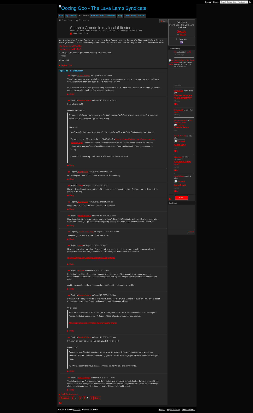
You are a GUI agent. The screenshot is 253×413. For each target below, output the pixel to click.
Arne (176, 120)
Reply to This (65, 65)
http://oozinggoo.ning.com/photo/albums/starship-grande (91, 258)
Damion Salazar (84, 100)
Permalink (69, 75)
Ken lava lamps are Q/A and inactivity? (183, 96)
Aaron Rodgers (84, 76)
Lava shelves (180, 185)
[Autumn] (172, 225)
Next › (97, 398)
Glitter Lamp (180, 145)
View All (191, 232)
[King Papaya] (172, 209)
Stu (175, 52)
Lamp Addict (83, 172)
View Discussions (80, 33)
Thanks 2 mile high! (86, 232)
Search (250, 2)
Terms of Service (188, 410)
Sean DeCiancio (180, 60)
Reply (70, 94)
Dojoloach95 (178, 90)
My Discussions (82, 20)
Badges (162, 410)
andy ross (178, 157)
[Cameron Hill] (180, 209)
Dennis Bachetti (180, 136)
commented (182, 120)
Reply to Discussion (68, 394)
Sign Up (208, 2)
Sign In (215, 2)
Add (164, 21)
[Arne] (180, 225)
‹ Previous (64, 398)
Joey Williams (179, 176)
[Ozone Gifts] (188, 209)
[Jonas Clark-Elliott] (63, 34)
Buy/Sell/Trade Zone (133, 30)
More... (181, 198)
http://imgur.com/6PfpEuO (70, 49)
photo (184, 122)
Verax (80, 185)
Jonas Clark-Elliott (87, 30)
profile (189, 52)
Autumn (81, 271)
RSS (60, 403)
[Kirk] (180, 217)
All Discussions (65, 20)
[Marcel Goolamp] (188, 225)
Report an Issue (173, 410)
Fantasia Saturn (181, 127)
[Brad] (188, 217)
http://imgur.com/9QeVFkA (70, 46)
